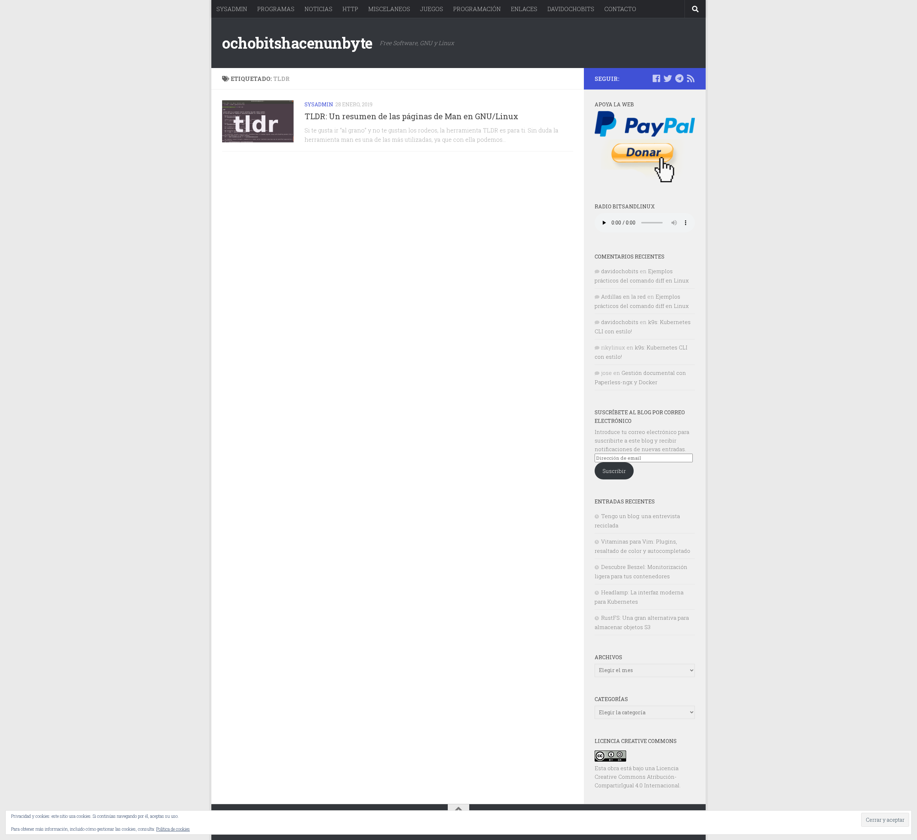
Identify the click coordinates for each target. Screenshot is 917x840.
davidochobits (619, 271)
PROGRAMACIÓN (477, 9)
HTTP (350, 9)
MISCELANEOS (389, 9)
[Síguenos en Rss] (690, 78)
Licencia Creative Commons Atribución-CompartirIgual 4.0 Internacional (637, 776)
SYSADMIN (231, 9)
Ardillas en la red (623, 296)
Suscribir (614, 470)
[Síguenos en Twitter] (667, 78)
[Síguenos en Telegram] (679, 78)
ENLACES (524, 9)
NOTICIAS (318, 9)
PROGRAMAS (275, 9)
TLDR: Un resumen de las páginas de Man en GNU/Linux (411, 116)
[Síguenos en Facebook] (656, 78)
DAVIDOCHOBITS (570, 9)
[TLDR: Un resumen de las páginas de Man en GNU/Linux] (258, 121)
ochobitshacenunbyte (297, 43)
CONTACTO (620, 9)
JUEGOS (431, 9)
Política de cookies (173, 829)
